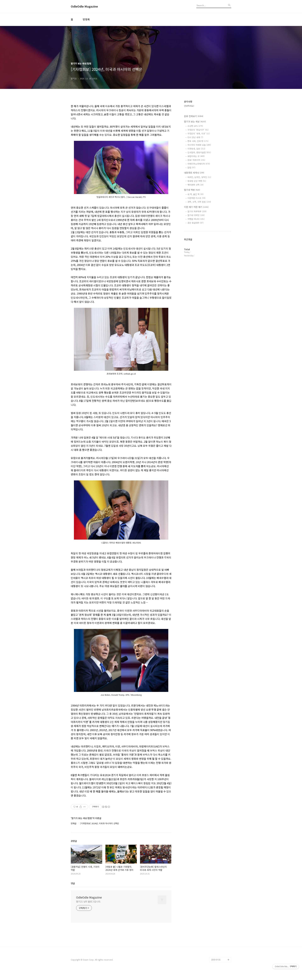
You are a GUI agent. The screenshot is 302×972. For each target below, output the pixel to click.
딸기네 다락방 (196, 215)
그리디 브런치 (217, 954)
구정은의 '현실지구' (198, 129)
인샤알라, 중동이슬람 (199, 152)
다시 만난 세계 (195, 137)
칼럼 (191, 167)
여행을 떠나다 (196, 218)
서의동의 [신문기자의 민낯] (220, 922)
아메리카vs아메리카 (198, 163)
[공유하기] (81, 806)
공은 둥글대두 (195, 222)
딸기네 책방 (192, 189)
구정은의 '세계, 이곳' (198, 133)
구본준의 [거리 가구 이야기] (221, 932)
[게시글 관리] (85, 806)
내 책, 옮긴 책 (195, 194)
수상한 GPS (195, 125)
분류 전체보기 (193, 116)
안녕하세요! (189, 105)
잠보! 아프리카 (196, 159)
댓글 (73, 883)
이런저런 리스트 (196, 198)
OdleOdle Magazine (84, 6)
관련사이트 (216, 959)
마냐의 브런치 (217, 949)
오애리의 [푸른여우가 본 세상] (220, 942)
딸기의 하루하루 (197, 211)
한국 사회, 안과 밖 (197, 141)
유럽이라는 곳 (196, 156)
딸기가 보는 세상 (195, 121)
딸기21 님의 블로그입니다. (88, 901)
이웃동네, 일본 (196, 148)
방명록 (86, 19)
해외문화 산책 (195, 184)
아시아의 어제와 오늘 (199, 144)
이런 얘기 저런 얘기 (196, 206)
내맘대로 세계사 (194, 172)
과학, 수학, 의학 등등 (199, 201)
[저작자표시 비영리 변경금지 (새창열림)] (106, 807)
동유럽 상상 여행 (196, 180)
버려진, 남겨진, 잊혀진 (199, 177)
